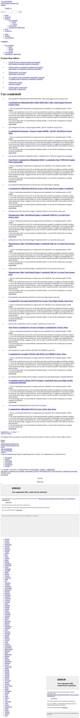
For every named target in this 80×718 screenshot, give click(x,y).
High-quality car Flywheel (17, 74)
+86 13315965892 (6, 451)
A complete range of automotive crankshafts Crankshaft (26, 79)
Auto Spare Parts (57, 471)
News (6, 29)
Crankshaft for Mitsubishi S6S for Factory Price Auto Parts (32, 409)
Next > (8, 432)
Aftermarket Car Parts (31, 471)
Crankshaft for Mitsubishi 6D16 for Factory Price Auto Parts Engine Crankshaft (41, 188)
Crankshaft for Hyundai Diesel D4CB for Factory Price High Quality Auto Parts (41, 301)
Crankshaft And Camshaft (16, 471)
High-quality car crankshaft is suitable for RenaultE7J (25, 69)
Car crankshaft (13, 20)
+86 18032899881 (6, 449)
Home (6, 15)
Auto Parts (4, 471)
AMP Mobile (50, 469)
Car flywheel (13, 26)
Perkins (11, 49)
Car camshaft (9, 52)
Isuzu (14, 22)
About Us (8, 17)
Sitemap (42, 469)
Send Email (4, 475)
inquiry (11, 124)
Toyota (14, 24)
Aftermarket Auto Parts (70, 471)
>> (11, 432)
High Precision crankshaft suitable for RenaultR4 (24, 64)
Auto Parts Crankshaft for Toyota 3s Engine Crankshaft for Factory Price (38, 327)
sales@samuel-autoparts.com (10, 444)
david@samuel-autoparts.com (10, 445)
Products (7, 19)
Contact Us (8, 31)
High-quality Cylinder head (17, 89)
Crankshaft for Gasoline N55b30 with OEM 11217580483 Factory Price (37, 354)
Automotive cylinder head (17, 27)
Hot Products (35, 469)
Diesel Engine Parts (45, 471)
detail (14, 124)
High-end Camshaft (15, 84)
